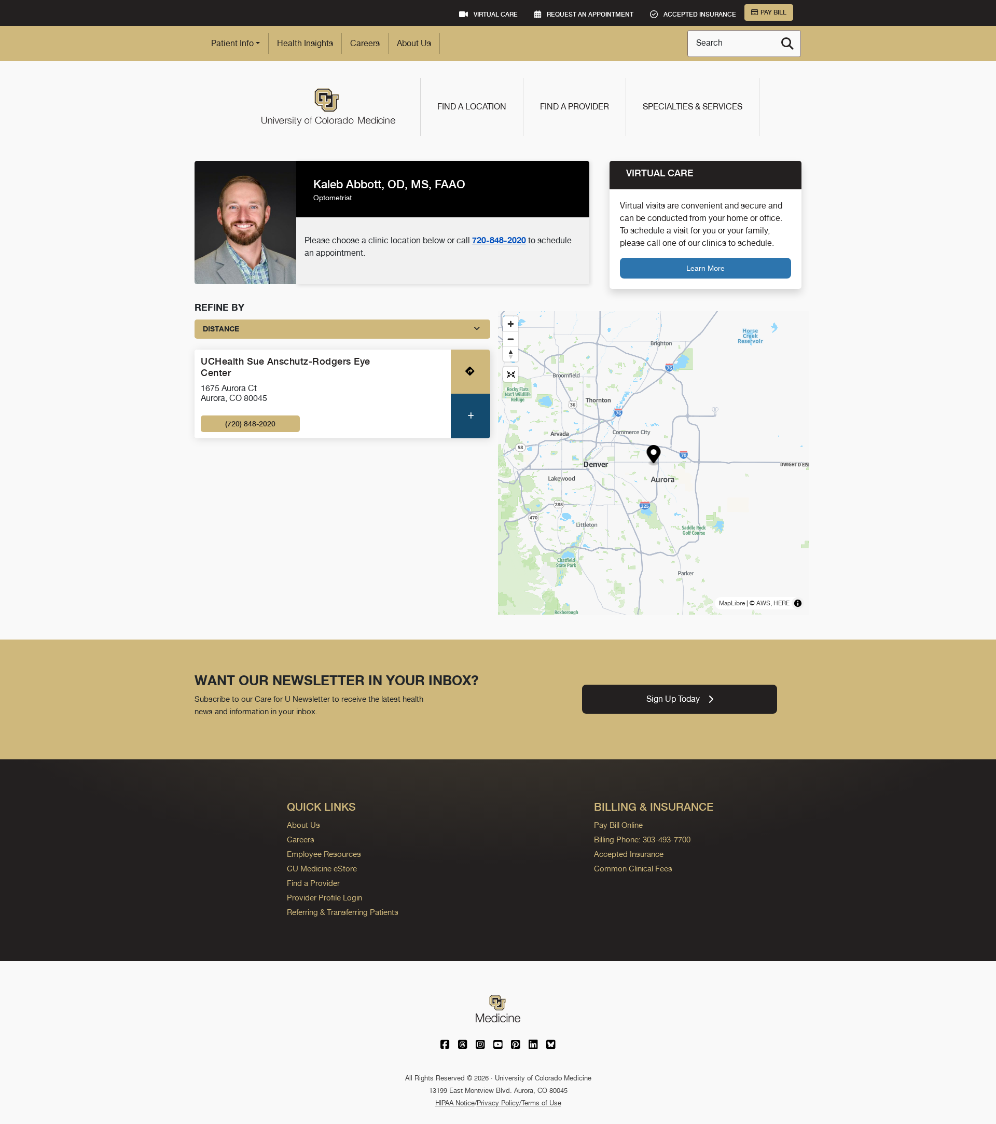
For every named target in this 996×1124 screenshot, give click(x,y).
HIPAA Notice (455, 1103)
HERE (781, 603)
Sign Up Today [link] (673, 699)
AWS (763, 603)
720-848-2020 (499, 240)
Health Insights (305, 43)
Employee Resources (324, 854)
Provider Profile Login (324, 897)
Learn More (705, 267)
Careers (365, 43)
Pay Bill (773, 12)
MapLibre (732, 603)
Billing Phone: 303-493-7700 (642, 839)
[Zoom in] (510, 323)
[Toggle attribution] (798, 603)
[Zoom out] (510, 338)
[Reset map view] (510, 374)
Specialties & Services (692, 107)
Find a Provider (574, 107)
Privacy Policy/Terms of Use (519, 1103)
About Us (414, 43)
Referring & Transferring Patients (342, 912)
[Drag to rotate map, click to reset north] (510, 354)
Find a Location (471, 107)
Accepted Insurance (628, 854)
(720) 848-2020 (250, 424)
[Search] (787, 43)
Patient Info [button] (232, 43)
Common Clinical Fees (633, 868)
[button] (654, 455)
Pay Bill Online (618, 825)
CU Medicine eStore (322, 868)
